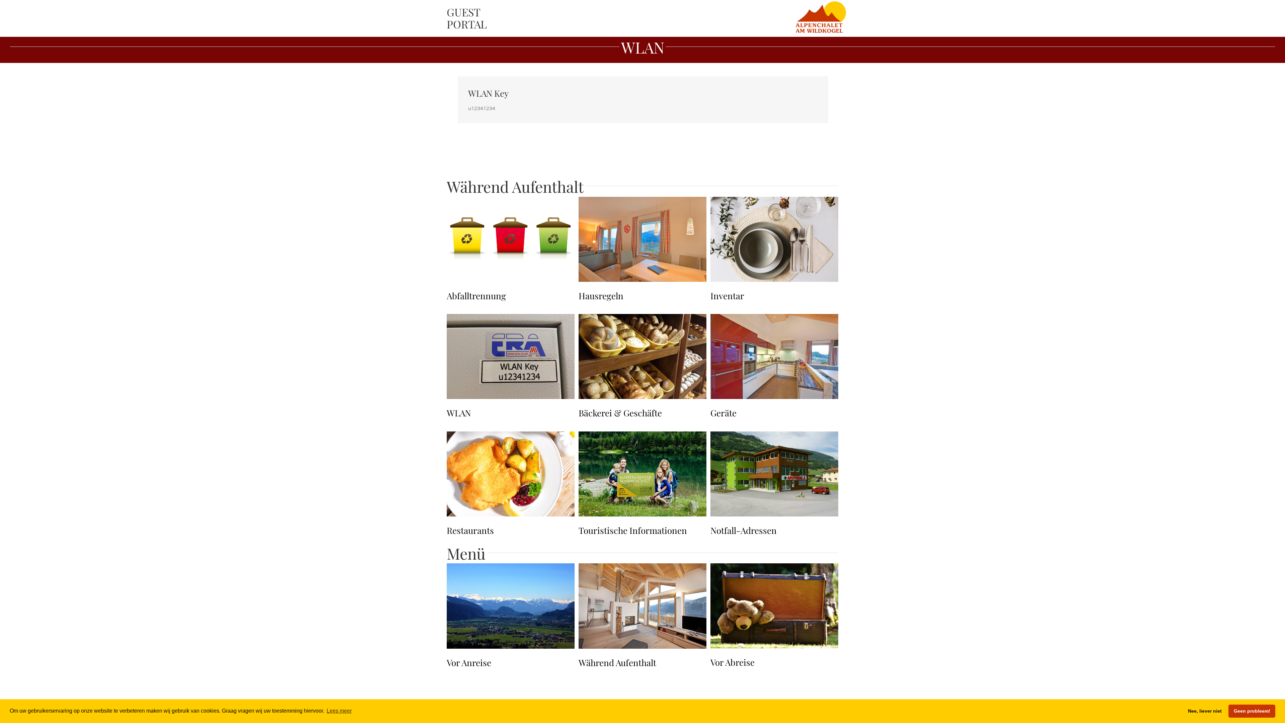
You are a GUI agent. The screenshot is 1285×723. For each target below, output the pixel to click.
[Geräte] (774, 319)
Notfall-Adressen (743, 530)
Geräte (723, 413)
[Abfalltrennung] (511, 202)
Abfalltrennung (476, 296)
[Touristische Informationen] (642, 436)
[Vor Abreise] (774, 568)
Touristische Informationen (633, 530)
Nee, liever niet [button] (1205, 711)
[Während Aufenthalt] (642, 568)
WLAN (459, 413)
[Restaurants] (511, 436)
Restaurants (470, 530)
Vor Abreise (732, 662)
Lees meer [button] (339, 711)
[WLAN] (511, 319)
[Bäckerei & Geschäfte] (642, 319)
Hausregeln (601, 296)
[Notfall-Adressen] (774, 436)
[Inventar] (774, 202)
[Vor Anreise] (511, 568)
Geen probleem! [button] (1252, 711)
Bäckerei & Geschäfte (620, 413)
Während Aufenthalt (617, 662)
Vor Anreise (469, 662)
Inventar (727, 296)
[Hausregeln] (642, 202)
